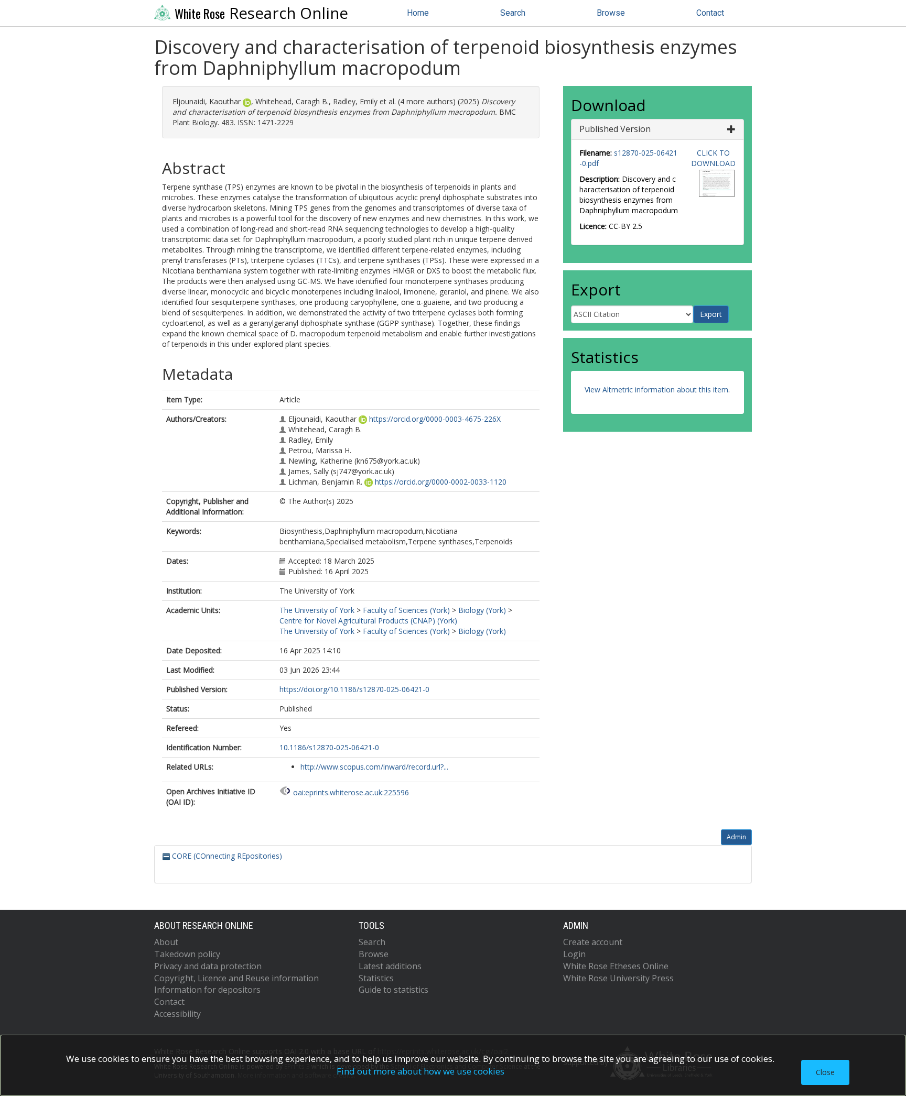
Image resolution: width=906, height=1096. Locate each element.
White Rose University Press (618, 978)
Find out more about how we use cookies (420, 1071)
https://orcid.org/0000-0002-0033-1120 (440, 482)
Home (418, 13)
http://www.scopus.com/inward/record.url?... (374, 767)
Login (574, 954)
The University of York (316, 610)
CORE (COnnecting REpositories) (226, 856)
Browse (611, 13)
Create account (592, 942)
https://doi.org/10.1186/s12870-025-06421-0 (354, 689)
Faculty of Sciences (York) (406, 610)
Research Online (261, 13)
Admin (736, 836)
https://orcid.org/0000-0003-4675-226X (435, 419)
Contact (710, 13)
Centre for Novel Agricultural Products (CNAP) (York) (368, 621)
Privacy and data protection (208, 966)
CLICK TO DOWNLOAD (713, 158)
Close (825, 1072)
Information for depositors (207, 989)
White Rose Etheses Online (615, 966)
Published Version (615, 129)
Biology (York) (482, 610)
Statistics (376, 978)
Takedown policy (187, 954)
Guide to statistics (393, 989)
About (166, 942)
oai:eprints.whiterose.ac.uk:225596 (351, 792)
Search (512, 13)
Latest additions (390, 966)
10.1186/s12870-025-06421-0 (329, 747)
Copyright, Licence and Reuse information (236, 978)
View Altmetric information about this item (656, 389)
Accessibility (177, 1014)
